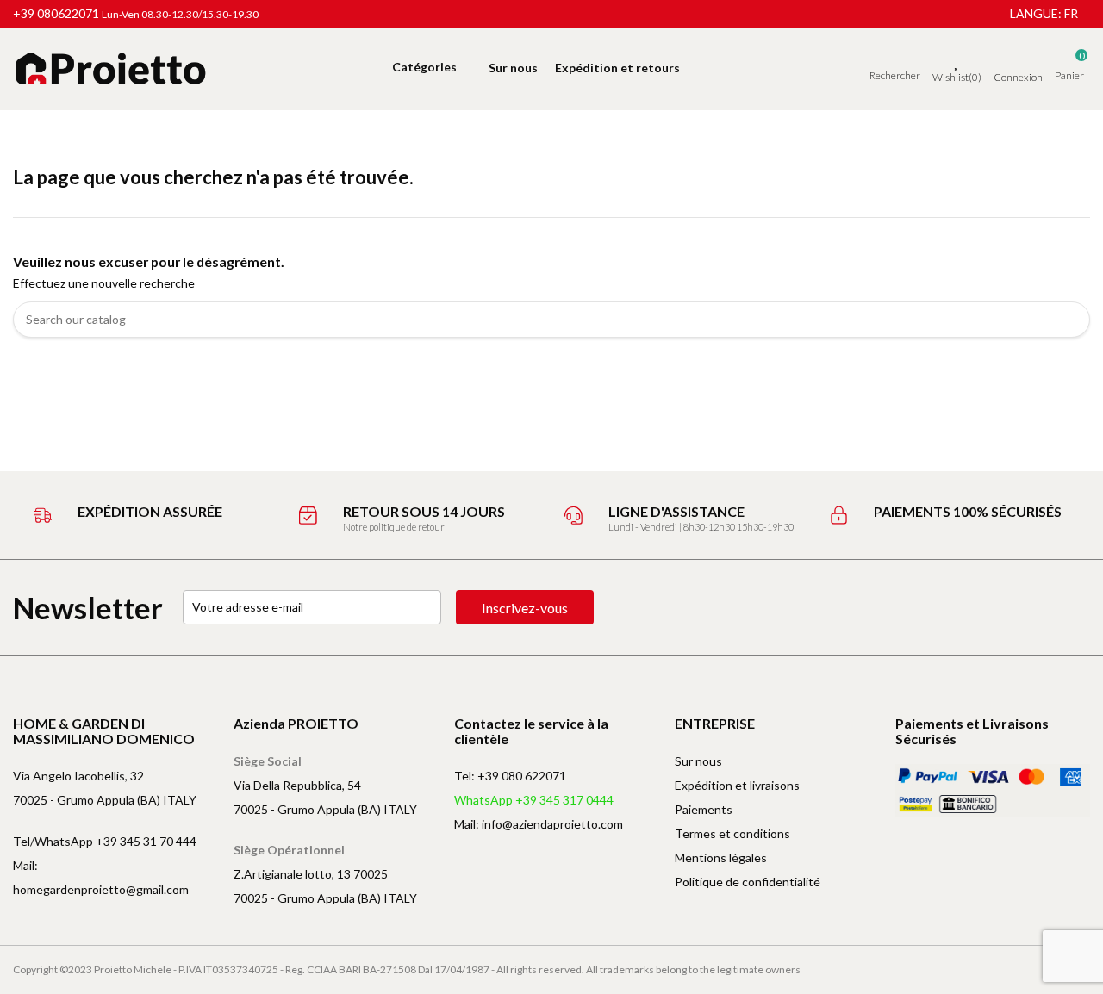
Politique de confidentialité (747, 881)
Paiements (703, 809)
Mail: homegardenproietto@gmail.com (101, 877)
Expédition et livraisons (737, 785)
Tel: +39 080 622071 (510, 775)
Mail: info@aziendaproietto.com (538, 824)
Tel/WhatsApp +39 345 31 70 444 (104, 841)
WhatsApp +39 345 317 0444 (534, 799)
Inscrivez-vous (525, 608)
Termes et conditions (732, 833)
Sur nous (698, 761)
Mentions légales (721, 857)
